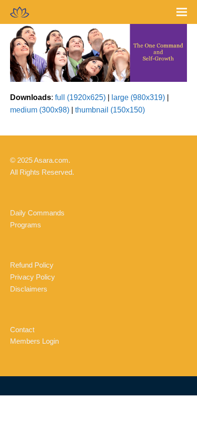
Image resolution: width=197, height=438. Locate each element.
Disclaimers (28, 289)
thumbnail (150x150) (110, 110)
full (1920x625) (80, 97)
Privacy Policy (32, 277)
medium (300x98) (39, 110)
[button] (181, 12)
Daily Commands (37, 213)
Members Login (34, 341)
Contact (22, 330)
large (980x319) (138, 97)
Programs (25, 225)
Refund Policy (32, 265)
